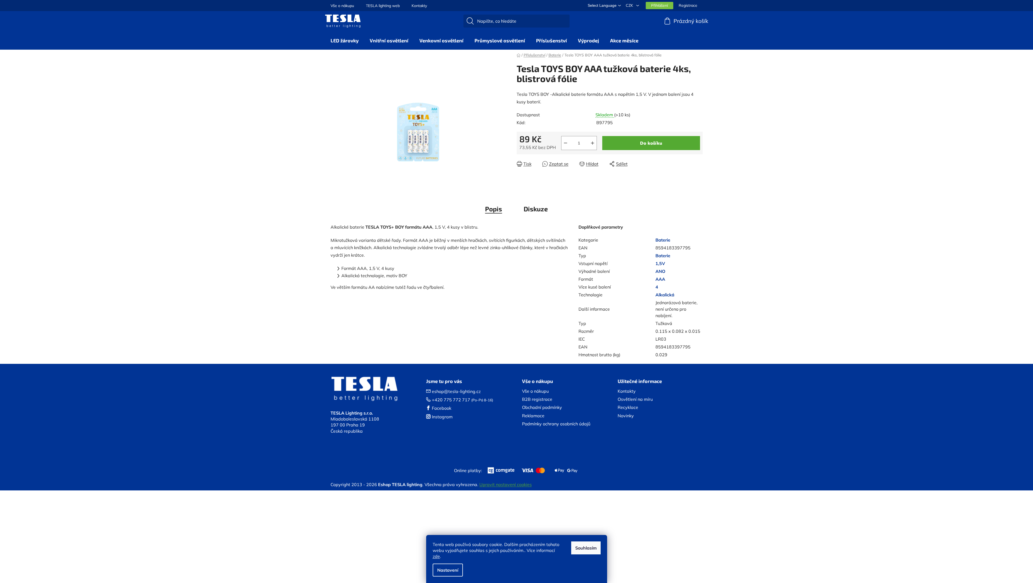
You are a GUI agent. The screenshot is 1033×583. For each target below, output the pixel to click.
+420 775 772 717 (451, 399)
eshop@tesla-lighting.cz (456, 391)
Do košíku (651, 143)
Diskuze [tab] (536, 209)
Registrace (688, 5)
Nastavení (447, 570)
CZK (630, 5)
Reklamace (533, 415)
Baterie (662, 240)
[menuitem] (344, 40)
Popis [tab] (493, 209)
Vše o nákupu (342, 5)
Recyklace (628, 407)
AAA (660, 279)
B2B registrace (537, 399)
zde (436, 556)
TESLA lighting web (383, 5)
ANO (660, 271)
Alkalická (664, 294)
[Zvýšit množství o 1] (592, 143)
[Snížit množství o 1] (565, 143)
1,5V (660, 263)
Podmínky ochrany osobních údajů (556, 423)
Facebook (441, 408)
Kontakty (419, 5)
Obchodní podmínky (542, 407)
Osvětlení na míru (635, 399)
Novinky (626, 415)
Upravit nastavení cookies (505, 484)
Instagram (442, 416)
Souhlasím (586, 548)
